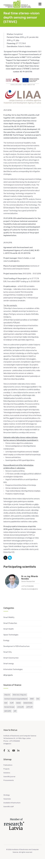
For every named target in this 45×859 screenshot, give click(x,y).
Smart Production (10, 623)
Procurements (8, 780)
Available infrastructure (11, 803)
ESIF (5, 703)
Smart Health (8, 629)
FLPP (11, 703)
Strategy (6, 795)
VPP (15, 711)
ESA (38, 699)
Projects (6, 769)
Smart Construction (11, 658)
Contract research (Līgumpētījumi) (15, 699)
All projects (8, 675)
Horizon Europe (9, 707)
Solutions (6, 773)
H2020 (18, 703)
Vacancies (7, 799)
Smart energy (8, 664)
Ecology (6, 641)
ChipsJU (7, 695)
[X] (5, 558)
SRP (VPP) (7, 711)
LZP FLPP (29, 707)
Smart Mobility (8, 617)
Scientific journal (9, 776)
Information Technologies (13, 669)
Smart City (7, 652)
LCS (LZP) (20, 707)
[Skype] (10, 558)
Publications (7, 765)
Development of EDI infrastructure (16, 646)
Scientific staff (8, 806)
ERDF (32, 699)
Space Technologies (10, 635)
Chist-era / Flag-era (19, 695)
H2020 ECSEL (28, 703)
